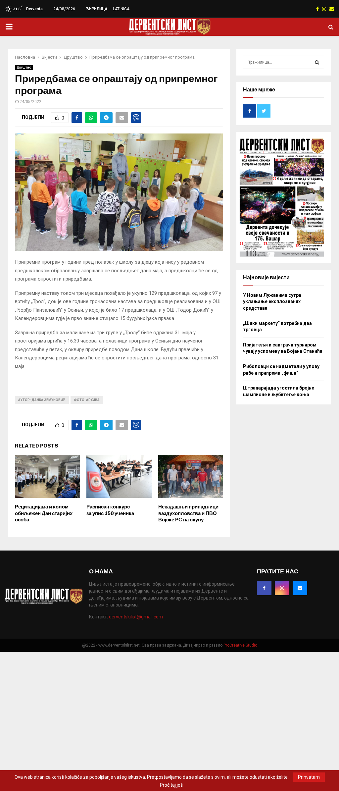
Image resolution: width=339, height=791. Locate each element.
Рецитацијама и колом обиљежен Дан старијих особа (44, 513)
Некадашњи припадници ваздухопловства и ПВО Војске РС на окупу (188, 513)
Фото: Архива (87, 400)
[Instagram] (282, 588)
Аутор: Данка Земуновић (42, 400)
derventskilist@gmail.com (136, 616)
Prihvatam (309, 777)
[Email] (300, 588)
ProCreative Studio (240, 645)
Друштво (24, 67)
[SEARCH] (317, 62)
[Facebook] (264, 588)
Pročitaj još (171, 785)
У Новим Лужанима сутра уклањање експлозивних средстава (272, 301)
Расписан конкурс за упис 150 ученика (110, 510)
